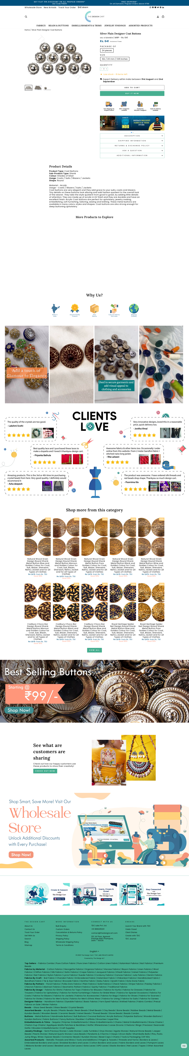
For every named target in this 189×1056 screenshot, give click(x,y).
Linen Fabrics (145, 969)
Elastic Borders (117, 1045)
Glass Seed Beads (42, 1007)
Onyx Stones (106, 1031)
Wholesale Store (33, 7)
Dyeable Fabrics (74, 1001)
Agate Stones (121, 1031)
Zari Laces (76, 1045)
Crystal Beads (76, 1007)
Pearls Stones (40, 1034)
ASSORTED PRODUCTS (140, 25)
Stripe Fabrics (136, 984)
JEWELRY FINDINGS (115, 25)
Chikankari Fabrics (126, 978)
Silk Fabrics (57, 972)
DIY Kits (146, 1036)
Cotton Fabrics (54, 969)
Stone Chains (155, 1022)
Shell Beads (95, 1010)
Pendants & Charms (98, 1034)
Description (132, 136)
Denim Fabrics (154, 975)
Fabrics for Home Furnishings (75, 992)
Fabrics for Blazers (42, 995)
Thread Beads (100, 1013)
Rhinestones (101, 1025)
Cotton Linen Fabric (108, 963)
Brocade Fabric (71, 981)
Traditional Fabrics (117, 986)
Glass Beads (60, 1007)
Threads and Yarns (128, 1039)
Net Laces (132, 1045)
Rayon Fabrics (129, 969)
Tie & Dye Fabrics (52, 981)
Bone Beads (123, 1010)
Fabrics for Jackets (64, 995)
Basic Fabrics (91, 1001)
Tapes (142, 1045)
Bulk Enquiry (61, 926)
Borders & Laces (148, 1039)
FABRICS (41, 25)
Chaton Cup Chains (35, 1025)
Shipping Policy (62, 939)
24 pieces (107, 50)
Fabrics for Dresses (133, 989)
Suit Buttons (80, 1016)
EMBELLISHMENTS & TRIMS (87, 25)
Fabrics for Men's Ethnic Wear (85, 998)
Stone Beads (115, 1013)
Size (102, 55)
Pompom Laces (155, 1042)
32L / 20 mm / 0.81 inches (115, 59)
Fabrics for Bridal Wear (104, 992)
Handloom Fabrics (53, 1001)
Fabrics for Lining (111, 998)
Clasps (114, 1034)
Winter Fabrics (49, 1004)
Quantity (106, 65)
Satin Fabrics (71, 972)
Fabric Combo (144, 1001)
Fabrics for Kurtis (112, 989)
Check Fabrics (120, 984)
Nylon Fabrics (55, 975)
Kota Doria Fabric (136, 981)
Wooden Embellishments (45, 1028)
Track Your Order (67, 7)
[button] (131, 132)
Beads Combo (131, 1013)
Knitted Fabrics (128, 1001)
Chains (118, 1022)
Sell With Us (30, 935)
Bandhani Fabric (33, 981)
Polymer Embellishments (75, 1022)
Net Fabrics (40, 975)
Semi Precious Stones (55, 1031)
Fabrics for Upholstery (46, 992)
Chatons (129, 1025)
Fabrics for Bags (109, 995)
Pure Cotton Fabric (66, 963)
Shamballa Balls (141, 1034)
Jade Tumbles (90, 1031)
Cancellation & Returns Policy (69, 932)
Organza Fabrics (93, 969)
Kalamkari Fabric (106, 978)
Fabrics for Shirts (53, 989)
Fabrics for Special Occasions (132, 992)
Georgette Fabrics (73, 969)
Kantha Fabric (88, 981)
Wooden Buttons (152, 1016)
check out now (45, 771)
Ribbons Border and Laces (39, 1045)
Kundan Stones (89, 1036)
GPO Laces (102, 1045)
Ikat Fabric (49, 978)
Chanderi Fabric (65, 978)
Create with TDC (132, 935)
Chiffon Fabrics (42, 972)
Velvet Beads (84, 1013)
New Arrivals (50, 7)
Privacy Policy (62, 935)
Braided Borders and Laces (74, 1042)
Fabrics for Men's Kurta (56, 998)
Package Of (108, 46)
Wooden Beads (49, 1013)
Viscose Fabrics (112, 969)
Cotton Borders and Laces (103, 1042)
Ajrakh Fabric (118, 981)
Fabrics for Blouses (92, 989)
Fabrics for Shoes (129, 995)
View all (94, 650)
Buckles (80, 1019)
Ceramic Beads (67, 1013)
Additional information (132, 155)
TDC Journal (130, 939)
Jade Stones (74, 1031)
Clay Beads (109, 1010)
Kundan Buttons (33, 1019)
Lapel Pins (113, 1019)
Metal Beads (154, 1010)
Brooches (101, 1019)
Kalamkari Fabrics (129, 963)
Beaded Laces (62, 1045)
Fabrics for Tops (72, 989)
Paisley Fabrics (152, 984)
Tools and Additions (86, 1039)
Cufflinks (90, 1019)
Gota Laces (89, 1045)
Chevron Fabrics (33, 986)
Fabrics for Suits (129, 998)
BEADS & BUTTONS (59, 25)
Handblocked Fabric (148, 978)
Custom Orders (62, 929)
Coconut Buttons (96, 1016)
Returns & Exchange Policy (132, 146)
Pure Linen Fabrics (86, 963)
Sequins (56, 1022)
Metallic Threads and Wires (60, 1039)
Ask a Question (132, 150)
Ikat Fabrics (146, 963)
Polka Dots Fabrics (71, 984)
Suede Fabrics (86, 975)
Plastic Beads (66, 1010)
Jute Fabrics (139, 975)
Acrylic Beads (51, 1010)
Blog (26, 942)
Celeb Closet (131, 929)
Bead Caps (105, 1036)
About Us (28, 926)
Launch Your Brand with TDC (138, 926)
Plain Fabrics (89, 984)
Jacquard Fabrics (105, 972)
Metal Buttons (42, 1016)
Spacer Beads (52, 1036)
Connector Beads (71, 1036)
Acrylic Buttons (114, 1016)
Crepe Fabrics (87, 972)
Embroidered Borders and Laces (41, 1042)
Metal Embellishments (135, 1022)
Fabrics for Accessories (87, 995)
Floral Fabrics (53, 984)
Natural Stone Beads (140, 1031)
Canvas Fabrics (123, 975)
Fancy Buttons (67, 1019)
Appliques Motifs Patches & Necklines (66, 1025)
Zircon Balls (125, 1034)
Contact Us (30, 929)
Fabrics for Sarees (149, 998)
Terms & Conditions (64, 945)
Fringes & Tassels (108, 1039)
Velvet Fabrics (139, 972)
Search (28, 939)
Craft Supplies (67, 1028)
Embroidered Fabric (85, 978)
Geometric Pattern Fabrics (76, 986)
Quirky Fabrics (99, 986)
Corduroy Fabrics (104, 975)
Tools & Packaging (131, 1036)
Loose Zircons (116, 1025)
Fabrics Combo (46, 963)
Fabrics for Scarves (149, 995)
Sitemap (28, 945)
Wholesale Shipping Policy (67, 942)
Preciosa (147, 1025)
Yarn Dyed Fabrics (108, 1001)
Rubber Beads (138, 1010)
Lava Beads (80, 1034)
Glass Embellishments (101, 1022)
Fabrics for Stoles (34, 998)
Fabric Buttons (50, 1019)
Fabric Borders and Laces (132, 1042)
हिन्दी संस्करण (83, 7)
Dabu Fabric (103, 981)
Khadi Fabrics (123, 972)
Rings (138, 1025)
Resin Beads (81, 1010)
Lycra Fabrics (70, 975)
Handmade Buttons (61, 1016)
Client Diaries (131, 932)
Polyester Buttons (133, 1016)
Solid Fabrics (104, 984)
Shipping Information (132, 141)
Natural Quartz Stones (60, 1034)
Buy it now (132, 93)
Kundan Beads (32, 1013)
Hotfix (90, 1025)
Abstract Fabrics (52, 986)
